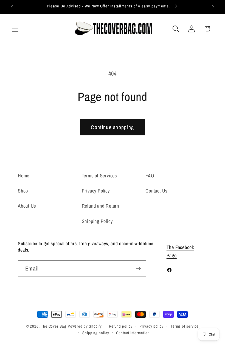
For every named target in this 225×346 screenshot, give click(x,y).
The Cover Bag (53, 326)
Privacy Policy (96, 190)
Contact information (133, 332)
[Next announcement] (213, 7)
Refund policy (121, 326)
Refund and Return (100, 205)
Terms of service (185, 326)
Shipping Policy (97, 221)
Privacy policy (151, 326)
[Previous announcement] (12, 7)
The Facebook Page (180, 251)
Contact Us (156, 190)
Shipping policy (95, 332)
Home (23, 175)
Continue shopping (112, 127)
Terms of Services (99, 175)
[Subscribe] (138, 268)
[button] (15, 29)
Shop (23, 190)
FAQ (149, 175)
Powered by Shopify (85, 326)
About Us (27, 205)
